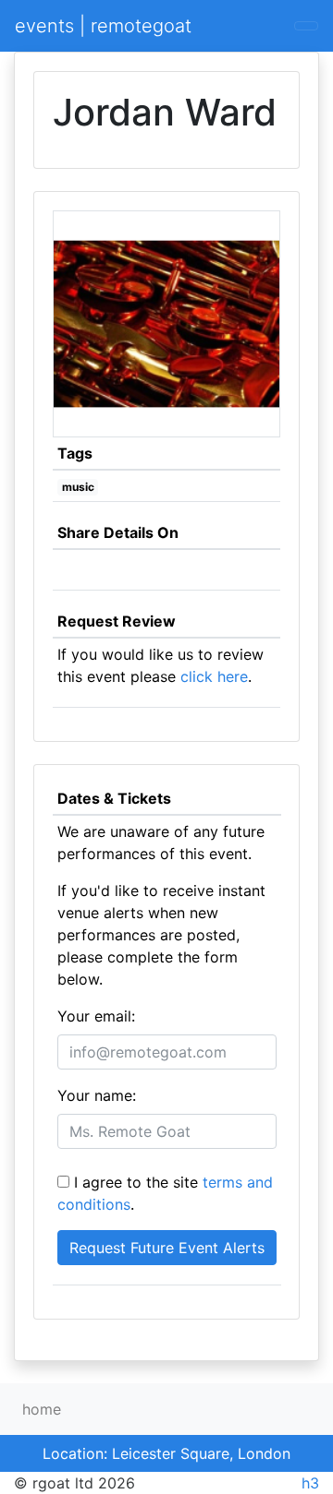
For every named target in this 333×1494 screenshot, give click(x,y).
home (41, 1409)
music (78, 487)
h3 (310, 1483)
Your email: (96, 1016)
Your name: (96, 1095)
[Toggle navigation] (306, 25)
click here (214, 676)
